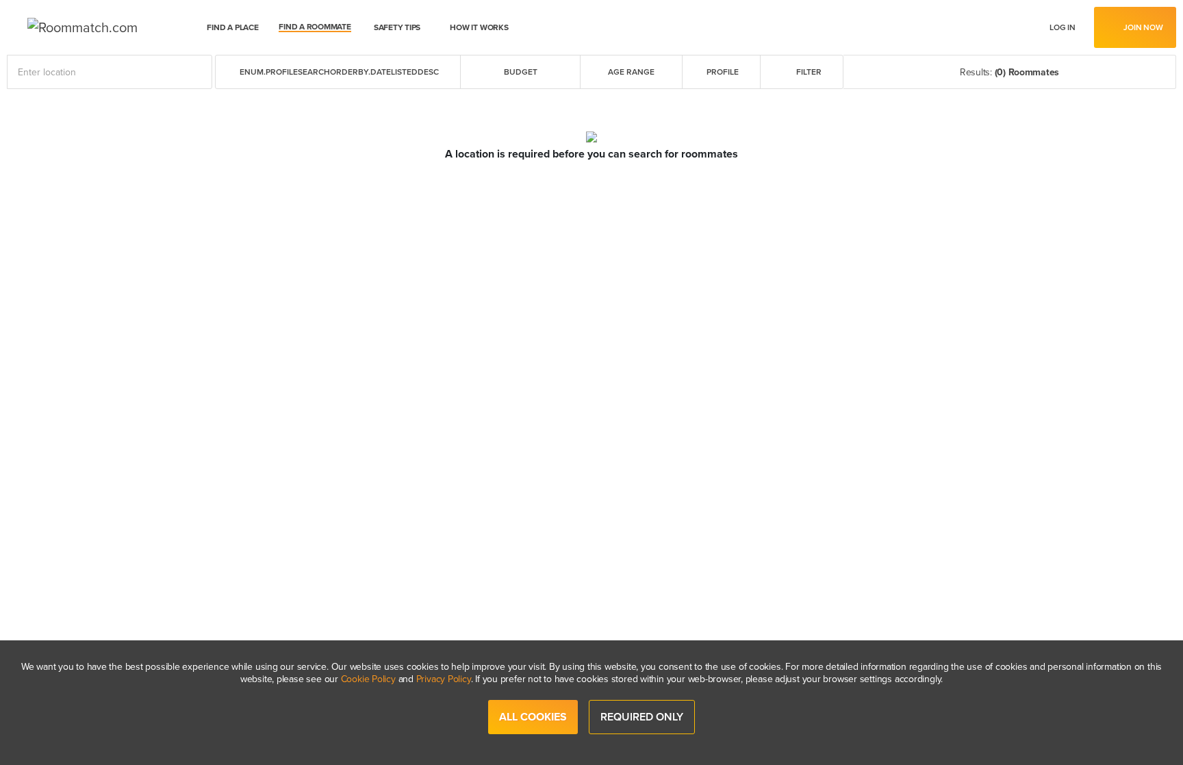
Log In (1062, 27)
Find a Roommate (315, 27)
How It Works (479, 27)
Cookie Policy (368, 679)
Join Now (1142, 27)
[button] (338, 72)
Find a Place (232, 27)
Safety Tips (397, 27)
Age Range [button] (631, 72)
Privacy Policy (443, 679)
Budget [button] (520, 72)
